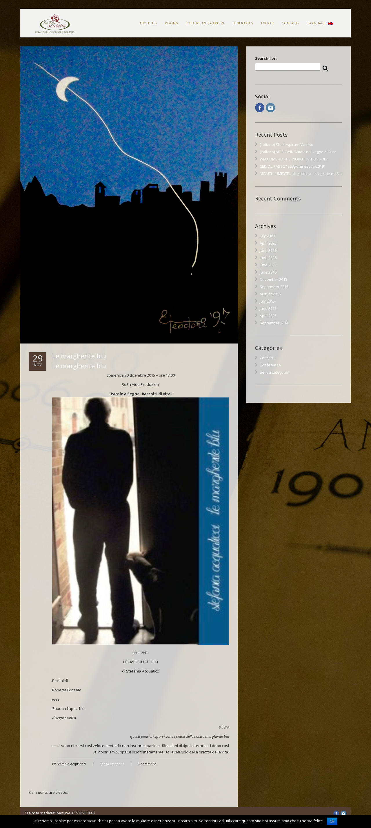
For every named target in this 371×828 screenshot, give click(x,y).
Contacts (290, 23)
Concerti (267, 357)
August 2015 (270, 294)
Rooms (171, 23)
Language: (318, 23)
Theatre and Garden (205, 23)
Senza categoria (112, 764)
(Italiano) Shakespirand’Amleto (286, 144)
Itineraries (242, 23)
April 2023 (268, 243)
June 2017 (268, 264)
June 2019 (268, 250)
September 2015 (274, 286)
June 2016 (268, 272)
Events (267, 23)
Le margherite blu (79, 355)
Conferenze (270, 365)
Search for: (266, 58)
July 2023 (267, 235)
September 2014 (274, 323)
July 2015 (267, 301)
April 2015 (268, 315)
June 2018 (268, 257)
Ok (332, 821)
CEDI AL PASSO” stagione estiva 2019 (292, 166)
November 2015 (273, 279)
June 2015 (268, 308)
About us (148, 23)
